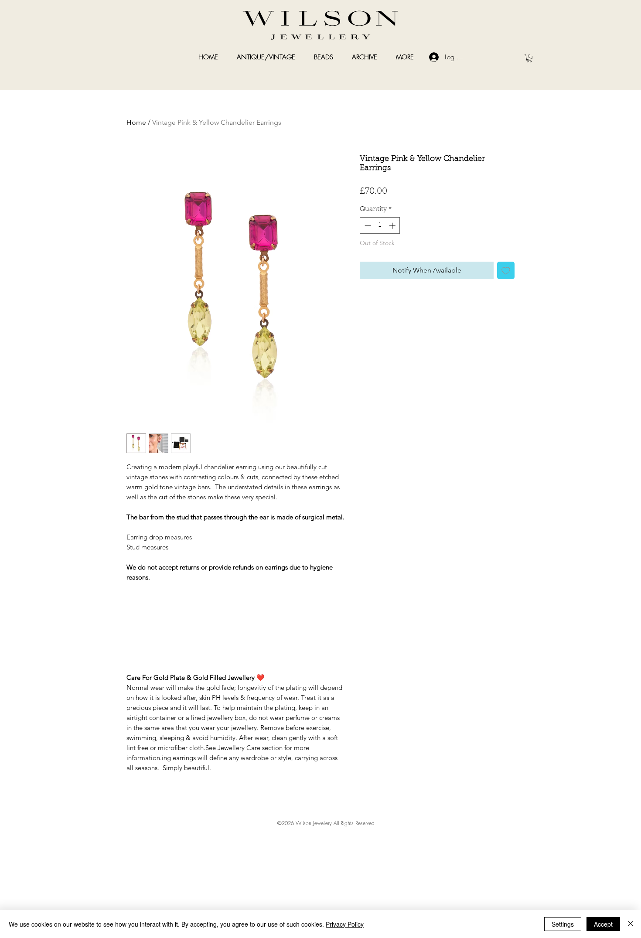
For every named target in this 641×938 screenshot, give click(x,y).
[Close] (630, 924)
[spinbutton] (380, 226)
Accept (603, 924)
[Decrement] (367, 226)
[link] (529, 58)
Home (136, 122)
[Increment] (393, 226)
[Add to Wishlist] (506, 270)
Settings (563, 924)
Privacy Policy (345, 924)
